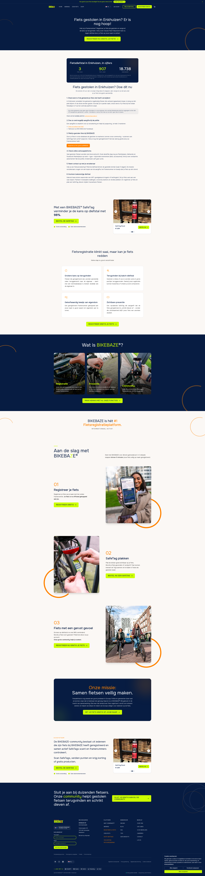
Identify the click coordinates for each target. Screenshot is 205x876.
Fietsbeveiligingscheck (59, 854)
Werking (67, 6)
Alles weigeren (174, 868)
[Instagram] (59, 861)
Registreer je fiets (110, 830)
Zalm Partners (148, 872)
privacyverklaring (168, 864)
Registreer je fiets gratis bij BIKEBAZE (78, 145)
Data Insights (124, 836)
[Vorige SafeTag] (115, 211)
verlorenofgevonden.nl (91, 116)
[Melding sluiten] (202, 1)
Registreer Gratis (144, 6)
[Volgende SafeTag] (148, 211)
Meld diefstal (129, 6)
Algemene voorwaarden (113, 861)
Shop (82, 6)
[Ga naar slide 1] (131, 231)
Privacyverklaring (125, 861)
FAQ (121, 830)
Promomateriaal (87, 854)
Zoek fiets (75, 6)
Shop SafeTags (108, 836)
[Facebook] (55, 861)
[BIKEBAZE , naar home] (52, 6)
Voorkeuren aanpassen (193, 868)
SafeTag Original (121, 226)
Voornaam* (56, 834)
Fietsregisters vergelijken (71, 854)
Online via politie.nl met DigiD (76, 126)
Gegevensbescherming (136, 861)
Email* (55, 840)
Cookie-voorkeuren (147, 861)
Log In (139, 840)
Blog (122, 826)
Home (60, 6)
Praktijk (80, 854)
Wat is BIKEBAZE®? (109, 823)
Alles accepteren (183, 871)
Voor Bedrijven (142, 830)
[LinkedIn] (63, 861)
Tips (121, 833)
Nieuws (122, 823)
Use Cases (140, 826)
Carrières (140, 833)
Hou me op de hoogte (61, 847)
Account (116, 6)
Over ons (140, 823)
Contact (140, 836)
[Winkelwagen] (154, 6)
